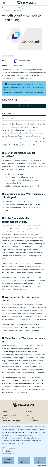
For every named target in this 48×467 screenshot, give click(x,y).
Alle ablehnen (24, 460)
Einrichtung (18, 8)
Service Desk (30, 418)
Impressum (42, 465)
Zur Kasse (23, 106)
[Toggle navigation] (4, 2)
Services (9, 8)
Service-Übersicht (32, 421)
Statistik (9, 451)
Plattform (5, 418)
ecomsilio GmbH (24, 60)
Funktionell (10, 448)
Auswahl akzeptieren (7, 460)
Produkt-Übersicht (9, 415)
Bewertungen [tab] (8, 118)
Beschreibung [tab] (8, 113)
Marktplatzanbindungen (11, 421)
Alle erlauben (40, 460)
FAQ (27, 415)
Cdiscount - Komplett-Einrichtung (15, 10)
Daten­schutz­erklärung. (15, 443)
